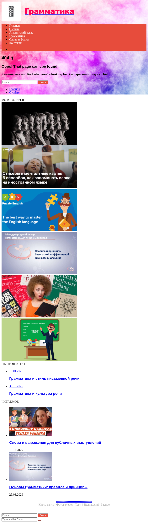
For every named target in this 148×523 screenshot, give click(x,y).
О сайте (14, 29)
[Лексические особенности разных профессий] (74, 123)
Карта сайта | (47, 504)
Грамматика (17, 36)
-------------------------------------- (74, 501)
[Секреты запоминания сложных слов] (74, 167)
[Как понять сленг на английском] (74, 296)
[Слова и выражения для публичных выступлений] (77, 422)
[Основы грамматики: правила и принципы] (74, 253)
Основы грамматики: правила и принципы (48, 487)
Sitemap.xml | (92, 504)
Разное (105, 504)
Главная (14, 25)
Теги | (79, 504)
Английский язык (21, 32)
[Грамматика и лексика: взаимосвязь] (74, 339)
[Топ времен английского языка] (74, 210)
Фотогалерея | (65, 504)
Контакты (15, 43)
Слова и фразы (19, 39)
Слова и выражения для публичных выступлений (55, 442)
